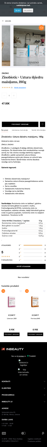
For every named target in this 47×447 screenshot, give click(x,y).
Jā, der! (17, 10)
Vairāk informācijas (39, 130)
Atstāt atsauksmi (23, 266)
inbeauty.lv (14, 441)
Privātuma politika (34, 441)
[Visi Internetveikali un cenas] (23, 372)
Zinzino (5, 73)
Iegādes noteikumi (34, 439)
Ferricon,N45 (35, 318)
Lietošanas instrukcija (20, 130)
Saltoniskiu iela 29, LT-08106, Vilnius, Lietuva (11, 413)
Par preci (4, 130)
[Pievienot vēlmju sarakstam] (42, 124)
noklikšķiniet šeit (23, 5)
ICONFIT (11, 315)
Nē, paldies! (28, 10)
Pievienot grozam (20, 124)
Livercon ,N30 (12, 318)
